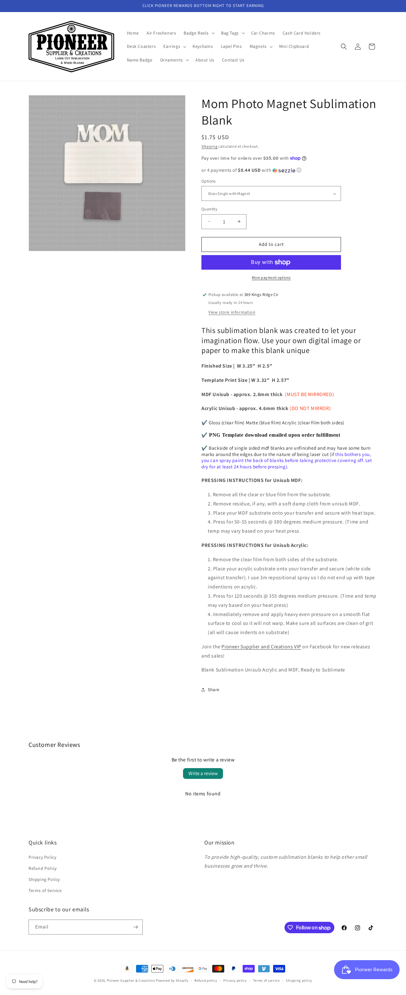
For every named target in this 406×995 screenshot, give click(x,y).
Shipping (209, 146)
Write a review (203, 773)
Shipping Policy (44, 879)
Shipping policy (299, 980)
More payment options (271, 277)
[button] (198, 33)
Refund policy (205, 980)
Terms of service (266, 980)
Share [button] (213, 689)
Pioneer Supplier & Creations (131, 980)
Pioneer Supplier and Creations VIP (261, 646)
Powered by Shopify (172, 980)
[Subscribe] (135, 927)
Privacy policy (235, 980)
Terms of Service (45, 890)
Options (208, 181)
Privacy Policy (42, 857)
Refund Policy (43, 868)
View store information (231, 312)
